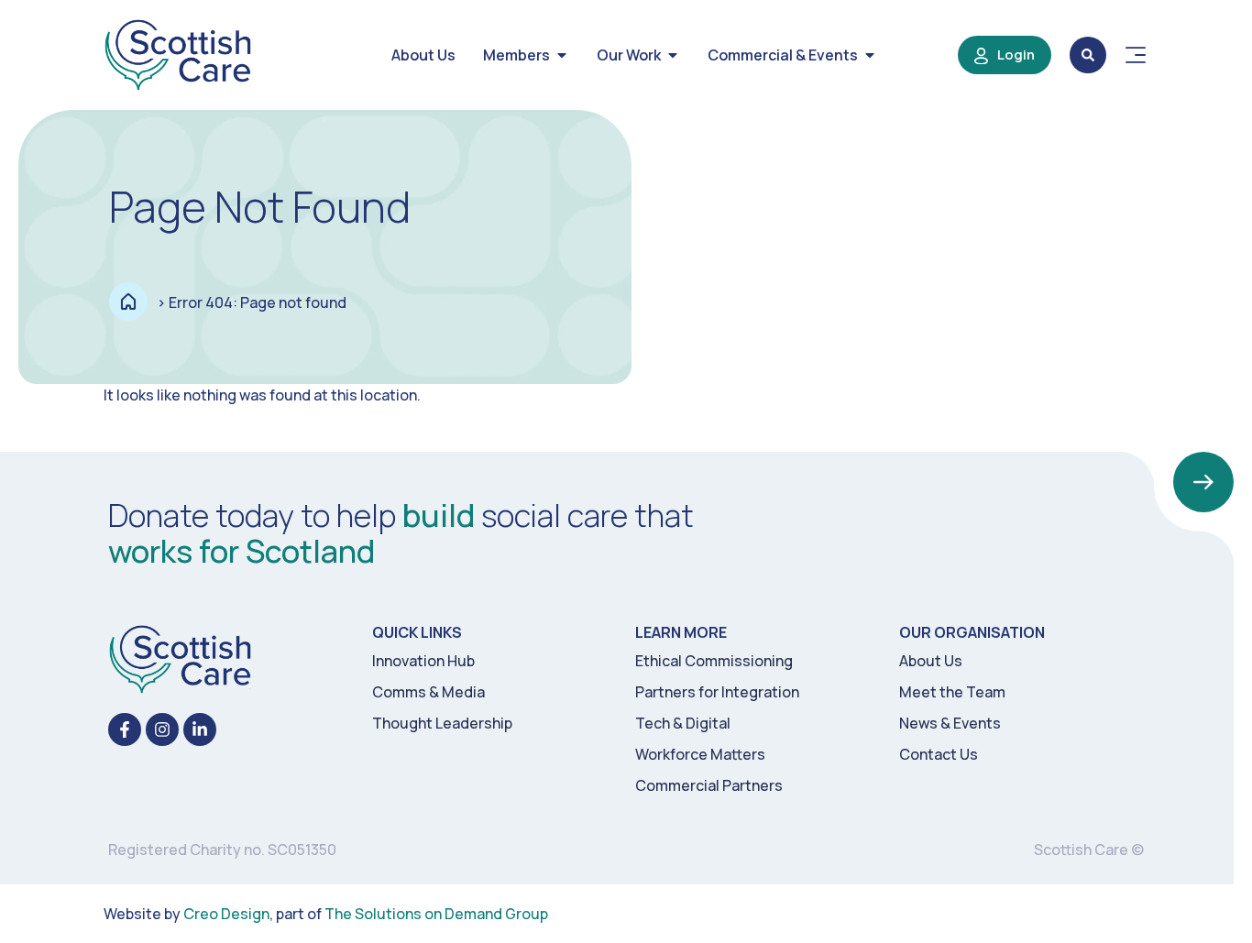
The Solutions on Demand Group (436, 914)
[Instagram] (162, 729)
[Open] (1136, 55)
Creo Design (226, 914)
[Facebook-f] (124, 729)
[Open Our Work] (672, 55)
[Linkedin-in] (199, 729)
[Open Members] (562, 55)
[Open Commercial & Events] (869, 55)
